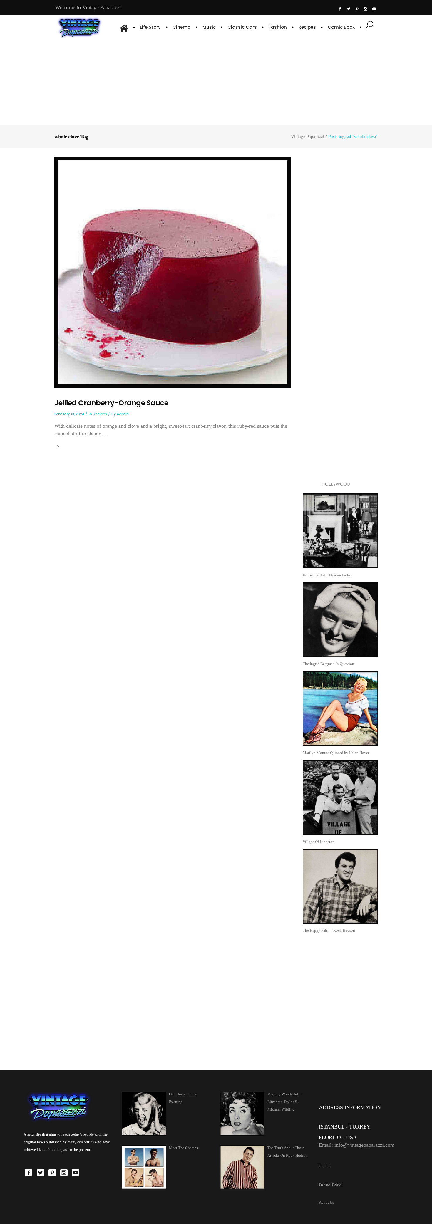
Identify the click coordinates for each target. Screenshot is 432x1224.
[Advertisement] (216, 81)
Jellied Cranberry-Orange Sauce (111, 403)
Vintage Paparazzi (307, 136)
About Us (326, 1202)
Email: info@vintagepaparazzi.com (356, 1145)
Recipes (100, 414)
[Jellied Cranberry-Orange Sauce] (172, 272)
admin (123, 414)
